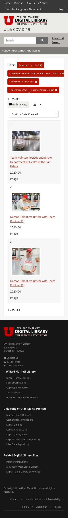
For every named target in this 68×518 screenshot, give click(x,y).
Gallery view (19, 104)
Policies (57, 506)
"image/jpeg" (43, 89)
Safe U (25, 506)
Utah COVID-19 (17, 29)
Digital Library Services (18, 378)
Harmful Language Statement (23, 9)
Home (7, 3)
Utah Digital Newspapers (19, 419)
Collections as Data (16, 429)
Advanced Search (58, 40)
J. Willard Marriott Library (17, 343)
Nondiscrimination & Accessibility (43, 499)
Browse (18, 3)
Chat (44, 3)
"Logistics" (29, 65)
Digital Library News (17, 434)
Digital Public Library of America (23, 471)
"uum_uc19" (22, 81)
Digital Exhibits (14, 424)
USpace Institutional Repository (23, 439)
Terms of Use (13, 392)
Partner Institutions (17, 461)
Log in (62, 9)
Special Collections (16, 382)
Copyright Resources (17, 387)
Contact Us (12, 357)
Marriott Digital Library (18, 415)
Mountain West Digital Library (22, 466)
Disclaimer (41, 506)
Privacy (14, 499)
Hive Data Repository (17, 444)
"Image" (16, 89)
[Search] (42, 40)
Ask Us (31, 3)
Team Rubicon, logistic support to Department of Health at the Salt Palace (31, 162)
